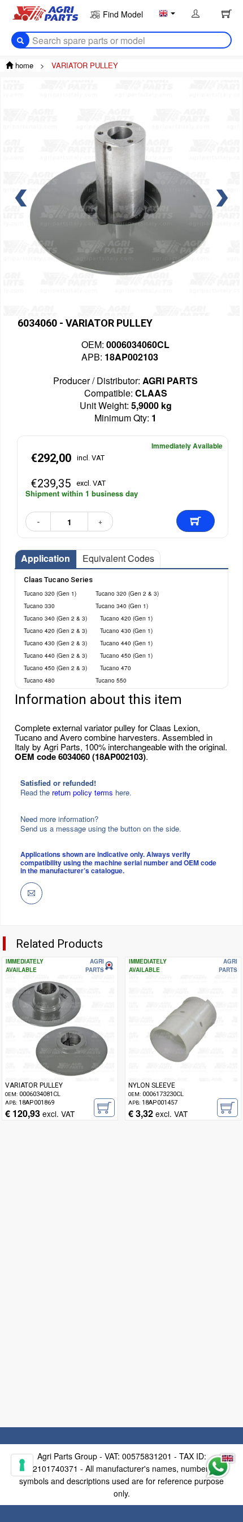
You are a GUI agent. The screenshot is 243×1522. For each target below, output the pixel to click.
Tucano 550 (111, 680)
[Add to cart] (195, 521)
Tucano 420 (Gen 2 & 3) (55, 631)
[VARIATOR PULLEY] (60, 1046)
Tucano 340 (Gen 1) (122, 606)
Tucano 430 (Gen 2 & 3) (55, 643)
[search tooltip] (20, 40)
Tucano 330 (39, 606)
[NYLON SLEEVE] (183, 1046)
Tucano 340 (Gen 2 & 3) (55, 618)
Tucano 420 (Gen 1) (126, 618)
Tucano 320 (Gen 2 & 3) (127, 593)
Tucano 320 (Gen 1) (50, 593)
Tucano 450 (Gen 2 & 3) (55, 668)
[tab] (45, 559)
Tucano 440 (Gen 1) (126, 643)
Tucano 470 (115, 668)
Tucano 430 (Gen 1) (126, 631)
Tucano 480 (39, 680)
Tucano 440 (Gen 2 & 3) (55, 655)
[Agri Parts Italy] (45, 12)
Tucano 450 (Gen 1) (126, 655)
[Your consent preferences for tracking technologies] (22, 1465)
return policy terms (83, 792)
